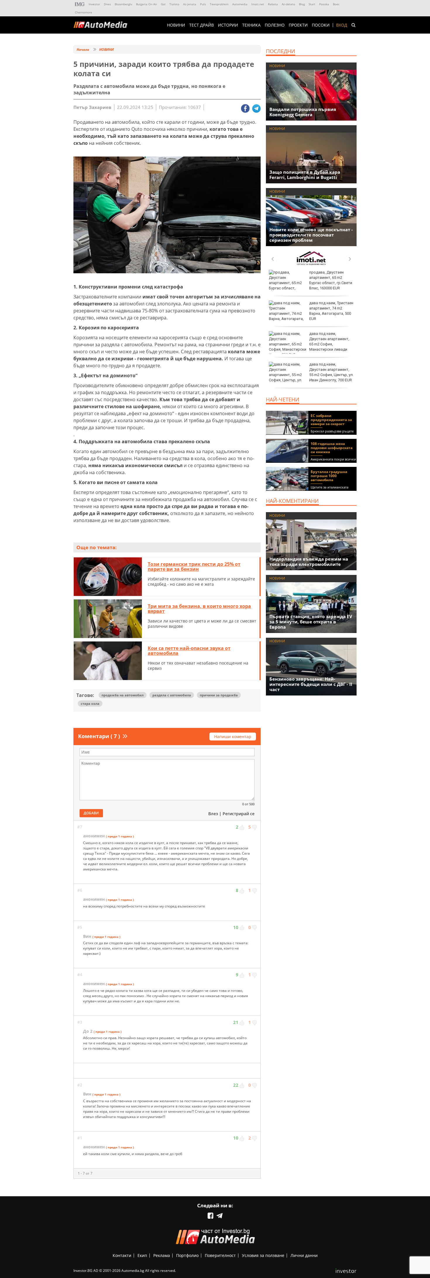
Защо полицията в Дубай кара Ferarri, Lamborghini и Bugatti (304, 174)
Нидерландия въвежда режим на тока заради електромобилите (308, 561)
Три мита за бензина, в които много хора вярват (199, 609)
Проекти (298, 25)
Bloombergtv (123, 4)
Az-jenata (189, 4)
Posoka (324, 4)
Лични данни (304, 1255)
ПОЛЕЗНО (275, 25)
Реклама (161, 1255)
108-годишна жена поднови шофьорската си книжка (331, 447)
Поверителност (220, 1255)
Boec (336, 4)
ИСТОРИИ (228, 25)
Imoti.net (257, 4)
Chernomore (83, 12)
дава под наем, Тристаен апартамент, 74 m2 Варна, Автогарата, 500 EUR (331, 311)
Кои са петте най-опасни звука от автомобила (189, 651)
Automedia (239, 4)
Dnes (107, 4)
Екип (142, 1255)
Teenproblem (219, 4)
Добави (91, 813)
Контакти (122, 1255)
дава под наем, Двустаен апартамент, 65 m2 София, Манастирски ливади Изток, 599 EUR (309, 344)
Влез (213, 813)
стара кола (90, 703)
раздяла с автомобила (171, 695)
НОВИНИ (176, 25)
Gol (163, 4)
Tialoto (174, 4)
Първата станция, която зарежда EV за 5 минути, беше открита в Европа (310, 621)
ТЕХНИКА (251, 25)
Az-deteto (288, 4)
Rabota (273, 4)
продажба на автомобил (123, 695)
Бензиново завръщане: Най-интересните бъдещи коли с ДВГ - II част (310, 684)
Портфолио (187, 1255)
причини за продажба (219, 695)
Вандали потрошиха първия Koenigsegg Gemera (302, 111)
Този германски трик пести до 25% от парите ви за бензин (194, 567)
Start (312, 4)
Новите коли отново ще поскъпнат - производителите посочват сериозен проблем (311, 235)
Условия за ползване (263, 1255)
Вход (341, 25)
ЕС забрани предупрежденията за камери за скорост (331, 419)
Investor (94, 4)
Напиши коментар (232, 736)
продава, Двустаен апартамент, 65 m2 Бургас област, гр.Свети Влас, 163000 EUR (330, 280)
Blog (302, 4)
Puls (203, 4)
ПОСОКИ (321, 25)
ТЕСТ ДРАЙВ (201, 25)
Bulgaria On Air (146, 4)
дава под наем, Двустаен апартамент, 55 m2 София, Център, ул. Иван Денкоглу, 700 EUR (331, 372)
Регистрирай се (238, 813)
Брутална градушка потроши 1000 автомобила (329, 475)
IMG (80, 4)
